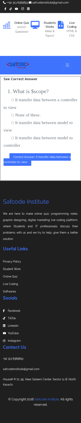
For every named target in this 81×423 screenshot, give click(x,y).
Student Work (12, 269)
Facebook (14, 310)
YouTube (13, 333)
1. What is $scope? (28, 91)
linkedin (13, 325)
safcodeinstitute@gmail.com (50, 2)
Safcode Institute (26, 201)
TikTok (12, 318)
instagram (14, 340)
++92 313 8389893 (17, 2)
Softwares (9, 291)
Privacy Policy (12, 261)
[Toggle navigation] (67, 65)
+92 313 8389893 (13, 358)
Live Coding (10, 284)
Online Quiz (10, 276)
